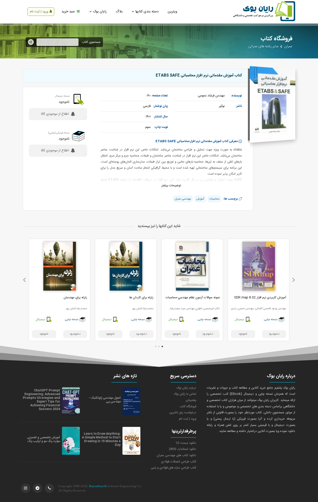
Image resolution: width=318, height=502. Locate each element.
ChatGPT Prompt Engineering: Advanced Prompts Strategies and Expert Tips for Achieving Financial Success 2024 (41, 400)
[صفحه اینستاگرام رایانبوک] (25, 488)
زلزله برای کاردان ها (141, 297)
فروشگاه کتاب (187, 406)
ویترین (172, 11)
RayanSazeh (97, 486)
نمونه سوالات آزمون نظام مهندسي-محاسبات (193, 297)
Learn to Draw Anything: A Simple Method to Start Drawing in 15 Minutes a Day (101, 439)
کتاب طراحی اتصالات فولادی (178, 461)
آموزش (200, 199)
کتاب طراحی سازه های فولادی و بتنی (173, 467)
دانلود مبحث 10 (186, 443)
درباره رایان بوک (186, 387)
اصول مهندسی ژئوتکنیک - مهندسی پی (105, 399)
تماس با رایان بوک (185, 394)
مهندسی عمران (183, 199)
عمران (288, 46)
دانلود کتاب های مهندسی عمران (176, 455)
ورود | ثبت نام (39, 11)
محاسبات (214, 199)
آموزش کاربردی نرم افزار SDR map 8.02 (260, 297)
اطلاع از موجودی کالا (55, 114)
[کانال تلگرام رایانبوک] (37, 488)
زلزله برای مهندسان (75, 297)
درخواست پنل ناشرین (182, 412)
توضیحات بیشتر (171, 185)
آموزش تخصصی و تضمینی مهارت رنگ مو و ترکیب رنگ (43, 439)
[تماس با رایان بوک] (49, 488)
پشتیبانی (191, 400)
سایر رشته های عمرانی (263, 46)
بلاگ (119, 11)
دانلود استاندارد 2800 (182, 449)
